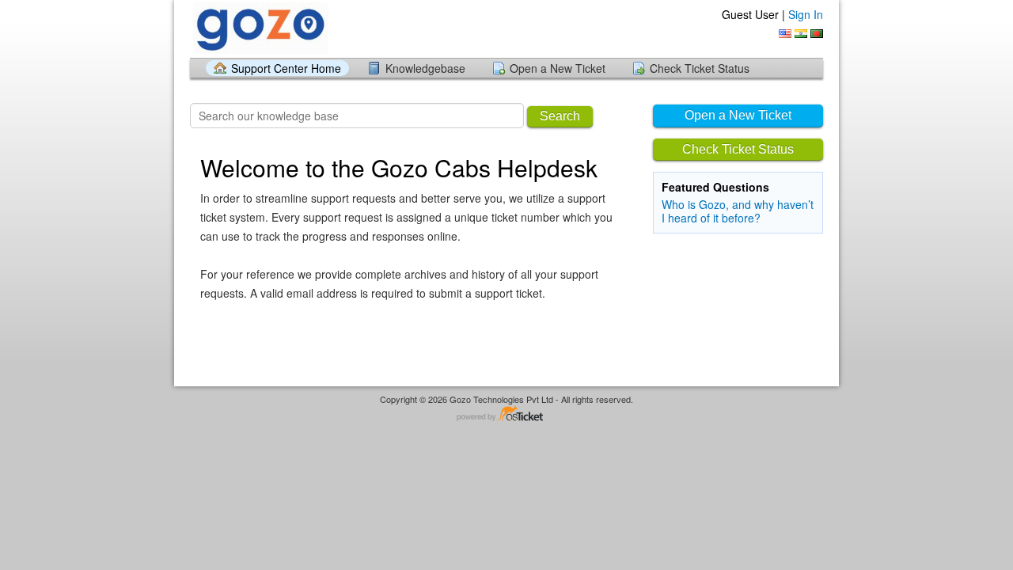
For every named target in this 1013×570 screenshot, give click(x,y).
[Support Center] (259, 28)
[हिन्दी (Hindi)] (801, 33)
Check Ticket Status (699, 68)
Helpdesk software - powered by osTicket (506, 414)
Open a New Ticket (557, 68)
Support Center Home (286, 68)
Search (560, 116)
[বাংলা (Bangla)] (816, 33)
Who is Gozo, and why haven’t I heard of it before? (738, 211)
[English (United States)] (785, 33)
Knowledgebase (425, 68)
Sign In (805, 14)
